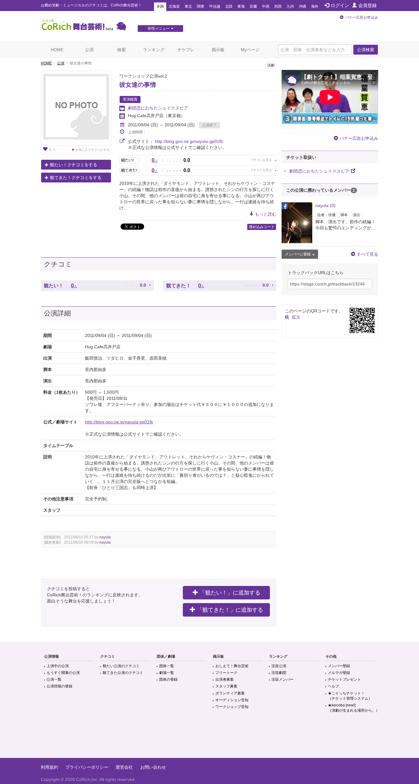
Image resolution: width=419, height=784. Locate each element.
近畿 (253, 6)
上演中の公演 (58, 666)
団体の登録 (168, 679)
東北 (188, 6)
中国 (265, 6)
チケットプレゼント (344, 679)
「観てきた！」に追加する (230, 610)
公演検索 (365, 49)
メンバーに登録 (298, 254)
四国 (278, 6)
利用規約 (49, 767)
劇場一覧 (166, 673)
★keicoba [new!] (353, 708)
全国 (160, 6)
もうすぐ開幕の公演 (63, 673)
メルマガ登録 (339, 673)
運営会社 (124, 767)
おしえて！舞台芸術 (231, 666)
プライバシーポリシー (86, 767)
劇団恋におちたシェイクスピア (158, 107)
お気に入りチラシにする (93, 149)
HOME (57, 49)
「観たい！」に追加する (230, 593)
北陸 (229, 6)
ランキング (153, 49)
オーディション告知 (231, 700)
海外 (314, 6)
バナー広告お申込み (361, 17)
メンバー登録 (339, 666)
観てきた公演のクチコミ (123, 673)
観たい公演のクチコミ (121, 666)
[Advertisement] (209, 738)
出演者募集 (224, 679)
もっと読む (265, 214)
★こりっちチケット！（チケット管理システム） (350, 696)
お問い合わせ (153, 767)
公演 (89, 49)
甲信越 (214, 6)
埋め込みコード (262, 227)
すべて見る (367, 254)
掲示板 (218, 49)
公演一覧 (54, 679)
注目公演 (278, 666)
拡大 (296, 317)
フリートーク (226, 673)
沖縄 (302, 6)
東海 (241, 6)
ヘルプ (333, 686)
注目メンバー (282, 679)
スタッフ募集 (226, 686)
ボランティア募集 (230, 693)
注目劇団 (278, 673)
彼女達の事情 (137, 84)
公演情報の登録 (59, 686)
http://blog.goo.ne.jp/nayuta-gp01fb (189, 141)
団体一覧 (166, 666)
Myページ (250, 49)
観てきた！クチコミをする (76, 177)
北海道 (174, 6)
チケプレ (185, 49)
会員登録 (367, 5)
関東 (200, 6)
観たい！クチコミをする (73, 164)
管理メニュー (159, 28)
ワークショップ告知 (231, 707)
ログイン (340, 5)
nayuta (105, 537)
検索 (121, 49)
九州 (290, 6)
